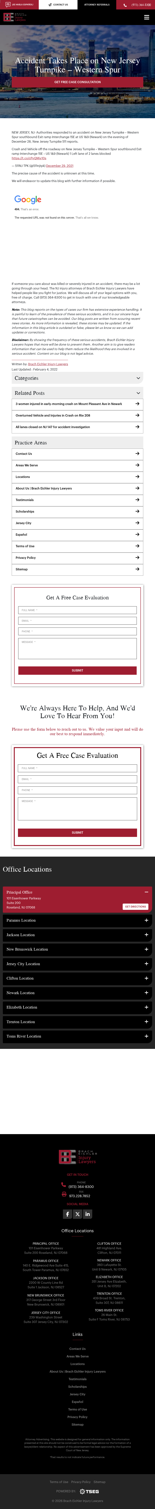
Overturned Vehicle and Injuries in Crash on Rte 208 (53, 415)
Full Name (29, 610)
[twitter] (77, 1214)
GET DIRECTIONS (135, 906)
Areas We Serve (27, 465)
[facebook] (67, 1214)
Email (26, 621)
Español (21, 534)
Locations (23, 477)
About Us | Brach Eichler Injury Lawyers (44, 488)
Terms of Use (25, 546)
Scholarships (25, 511)
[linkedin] (87, 1214)
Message (28, 642)
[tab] (77, 900)
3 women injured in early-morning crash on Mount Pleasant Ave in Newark (69, 404)
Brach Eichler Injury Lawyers (48, 364)
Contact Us (24, 453)
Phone (27, 631)
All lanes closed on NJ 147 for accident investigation (53, 427)
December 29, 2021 (59, 165)
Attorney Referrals (97, 5)
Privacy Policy (26, 557)
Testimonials (25, 500)
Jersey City (23, 523)
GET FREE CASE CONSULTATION (77, 82)
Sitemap (22, 569)
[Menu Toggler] (146, 17)
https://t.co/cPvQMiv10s (29, 158)
